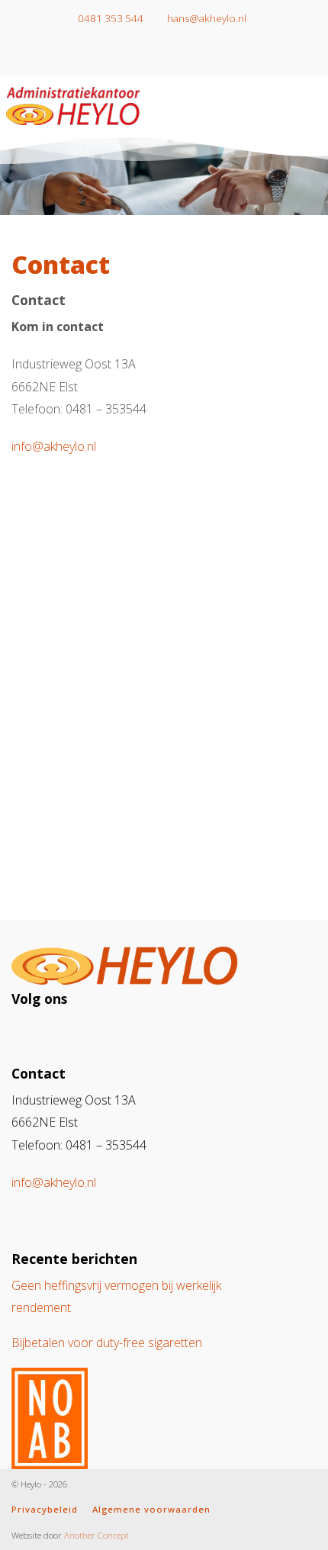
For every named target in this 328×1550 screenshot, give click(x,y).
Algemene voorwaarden (151, 1509)
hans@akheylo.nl (205, 18)
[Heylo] (73, 103)
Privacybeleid (44, 1509)
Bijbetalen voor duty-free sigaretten (106, 1342)
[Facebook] (175, 55)
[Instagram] (152, 55)
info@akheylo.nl (53, 446)
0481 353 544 (109, 18)
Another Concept (96, 1535)
